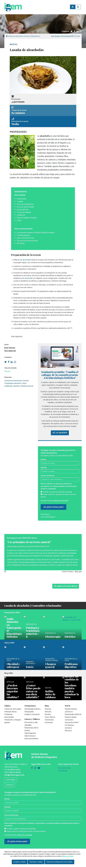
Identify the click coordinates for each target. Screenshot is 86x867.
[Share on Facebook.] (74, 31)
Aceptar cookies (20, 861)
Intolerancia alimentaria (15, 36)
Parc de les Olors (64, 768)
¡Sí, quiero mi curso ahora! (65, 586)
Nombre (44, 459)
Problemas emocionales (9, 716)
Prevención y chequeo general (12, 721)
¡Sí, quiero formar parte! (53, 507)
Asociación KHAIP (72, 722)
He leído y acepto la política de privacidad (58, 492)
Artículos (48, 711)
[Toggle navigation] (72, 7)
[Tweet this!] (71, 31)
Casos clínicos (50, 717)
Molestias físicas (10, 711)
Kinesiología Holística (32, 709)
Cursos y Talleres (32, 719)
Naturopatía (29, 711)
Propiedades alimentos (37, 36)
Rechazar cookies (36, 861)
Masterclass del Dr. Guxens (32, 729)
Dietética (16, 386)
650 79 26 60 (15, 772)
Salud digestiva (30, 733)
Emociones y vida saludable (31, 724)
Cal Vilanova (69, 725)
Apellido (44, 467)
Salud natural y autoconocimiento (31, 737)
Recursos (68, 730)
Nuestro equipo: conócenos (71, 718)
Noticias (48, 709)
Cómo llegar (10, 779)
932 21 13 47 (15, 769)
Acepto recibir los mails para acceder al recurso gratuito (26, 831)
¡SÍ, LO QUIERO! (60, 432)
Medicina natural (27, 386)
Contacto (68, 727)
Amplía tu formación (32, 714)
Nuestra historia (71, 709)
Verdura (26, 36)
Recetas (13, 44)
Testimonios (49, 719)
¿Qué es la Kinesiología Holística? (73, 713)
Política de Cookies (67, 856)
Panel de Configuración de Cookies (59, 861)
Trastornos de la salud (12, 709)
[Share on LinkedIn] (77, 31)
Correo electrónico (48, 475)
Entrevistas (49, 722)
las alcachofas (25, 259)
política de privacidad (60, 500)
